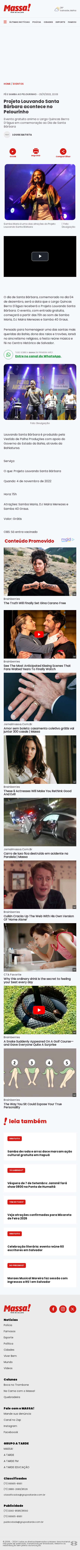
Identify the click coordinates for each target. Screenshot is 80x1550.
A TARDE (9, 1455)
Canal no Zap (12, 1420)
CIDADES (48, 22)
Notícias (11, 1320)
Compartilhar (63, 156)
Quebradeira (12, 1397)
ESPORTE (60, 22)
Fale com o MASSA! (19, 1408)
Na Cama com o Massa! (19, 1391)
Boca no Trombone (16, 1385)
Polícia (8, 1325)
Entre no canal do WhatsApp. (38, 356)
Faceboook (11, 1432)
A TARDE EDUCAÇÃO (16, 1467)
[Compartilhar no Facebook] (58, 163)
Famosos (9, 1331)
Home (8, 83)
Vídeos (8, 1368)
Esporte (8, 1337)
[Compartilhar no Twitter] (62, 163)
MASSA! (8, 1449)
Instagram (10, 1426)
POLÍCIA (36, 22)
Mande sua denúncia (17, 1414)
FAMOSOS (73, 22)
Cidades (9, 1350)
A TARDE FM (11, 1461)
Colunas (10, 1379)
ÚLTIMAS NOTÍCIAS (19, 22)
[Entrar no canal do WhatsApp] (8, 354)
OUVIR (13, 156)
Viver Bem (10, 1356)
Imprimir (35, 155)
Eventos (18, 83)
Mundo (8, 1362)
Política (8, 1343)
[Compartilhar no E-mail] (67, 163)
